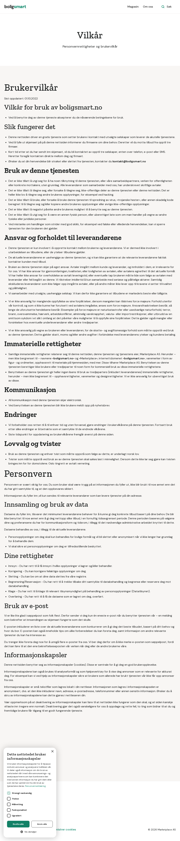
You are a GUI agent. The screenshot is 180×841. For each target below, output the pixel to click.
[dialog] (30, 792)
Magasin (133, 6)
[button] (30, 832)
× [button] (52, 751)
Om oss (148, 6)
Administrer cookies (62, 829)
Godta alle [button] (18, 824)
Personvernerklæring (35, 786)
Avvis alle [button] (42, 824)
